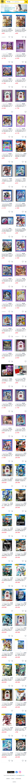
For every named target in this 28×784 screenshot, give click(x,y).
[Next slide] (12, 21)
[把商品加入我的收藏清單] (9, 37)
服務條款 (8, 778)
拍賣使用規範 (18, 778)
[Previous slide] (2, 21)
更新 (23, 775)
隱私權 (12, 778)
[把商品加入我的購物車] (12, 37)
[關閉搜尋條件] (13, 1)
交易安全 (14, 781)
